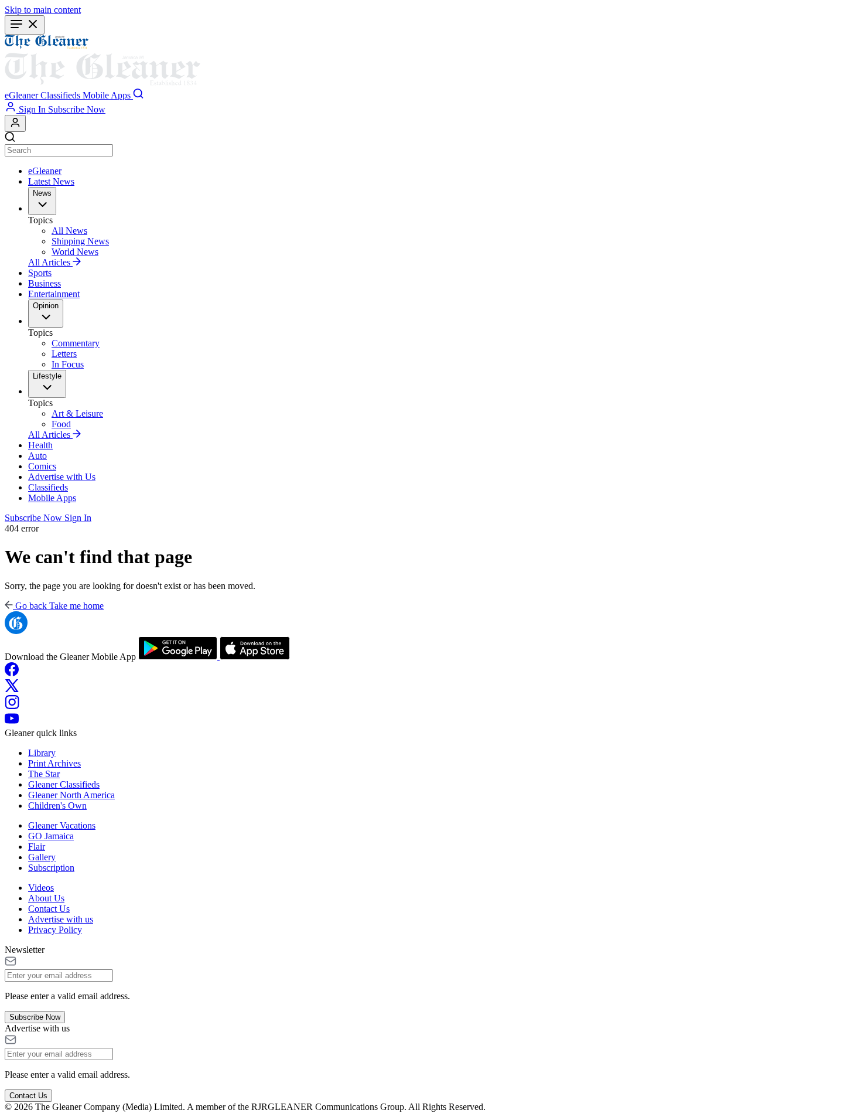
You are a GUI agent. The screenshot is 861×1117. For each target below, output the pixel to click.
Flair (36, 847)
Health (40, 445)
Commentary (76, 343)
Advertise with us (60, 919)
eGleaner (45, 171)
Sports (40, 273)
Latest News (51, 181)
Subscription (51, 868)
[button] (22, 95)
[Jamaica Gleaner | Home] (430, 61)
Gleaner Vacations (61, 825)
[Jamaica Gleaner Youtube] (12, 722)
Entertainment (54, 294)
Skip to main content (43, 10)
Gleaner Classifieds (64, 784)
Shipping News (80, 241)
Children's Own (57, 805)
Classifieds (48, 487)
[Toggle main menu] (25, 25)
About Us (46, 898)
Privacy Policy (55, 930)
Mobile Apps (52, 498)
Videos (41, 888)
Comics (42, 466)
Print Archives (54, 763)
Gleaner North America (71, 795)
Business (44, 283)
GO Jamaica (51, 836)
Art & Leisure (77, 413)
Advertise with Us (61, 477)
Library (42, 753)
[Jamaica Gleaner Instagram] (12, 706)
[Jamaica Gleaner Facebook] (12, 673)
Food (61, 424)
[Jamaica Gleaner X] (12, 689)
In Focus (68, 364)
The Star (44, 774)
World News (75, 252)
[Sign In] (15, 123)
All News (69, 231)
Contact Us (49, 909)
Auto (37, 456)
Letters (64, 354)
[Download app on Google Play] (179, 657)
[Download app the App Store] (255, 657)
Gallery (42, 857)
